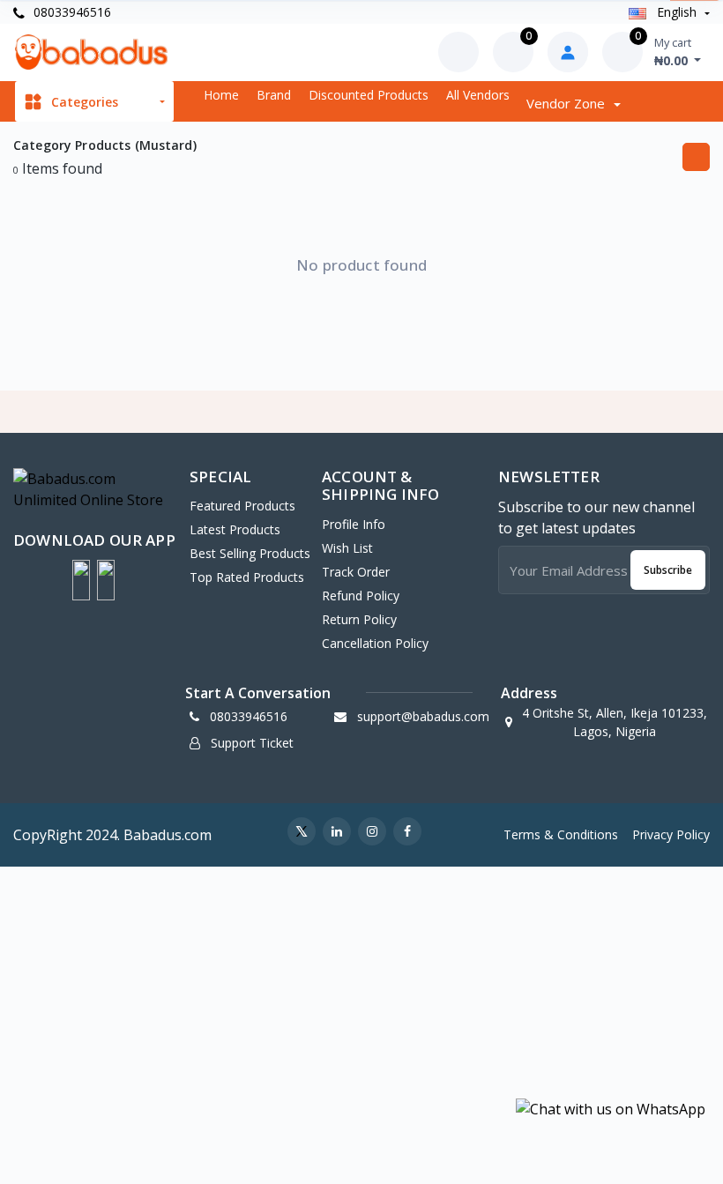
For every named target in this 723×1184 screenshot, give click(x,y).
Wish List (347, 548)
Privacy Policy (671, 834)
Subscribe (668, 569)
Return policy (359, 619)
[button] (81, 580)
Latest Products (235, 529)
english (676, 12)
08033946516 (70, 12)
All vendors (478, 94)
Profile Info (353, 524)
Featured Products (242, 505)
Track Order (356, 571)
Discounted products (369, 94)
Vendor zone (567, 103)
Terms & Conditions (560, 834)
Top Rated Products (247, 577)
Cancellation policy (375, 643)
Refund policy (360, 595)
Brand (274, 94)
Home (221, 94)
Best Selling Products (250, 553)
